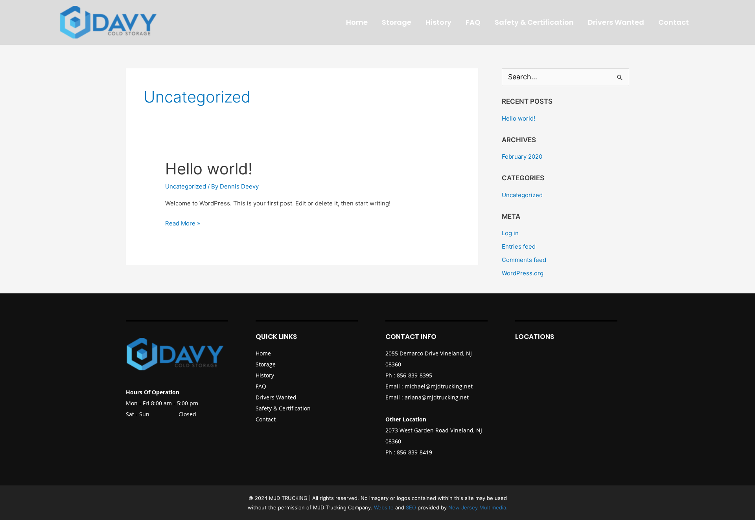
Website (384, 507)
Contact (266, 419)
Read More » (182, 222)
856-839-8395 (414, 375)
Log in (510, 233)
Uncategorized (185, 186)
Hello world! (208, 168)
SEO (412, 507)
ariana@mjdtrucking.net (437, 397)
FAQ (261, 386)
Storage (266, 364)
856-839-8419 (414, 452)
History (265, 375)
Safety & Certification (283, 408)
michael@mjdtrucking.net (439, 386)
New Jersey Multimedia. (478, 507)
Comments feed (524, 260)
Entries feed (519, 246)
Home (263, 353)
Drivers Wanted (276, 397)
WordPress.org (522, 273)
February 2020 (522, 156)
